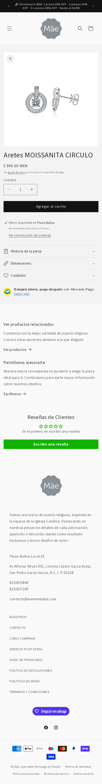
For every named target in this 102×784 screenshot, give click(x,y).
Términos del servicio (56, 773)
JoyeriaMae (27, 766)
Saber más (21, 293)
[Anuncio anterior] (9, 6)
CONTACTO (17, 627)
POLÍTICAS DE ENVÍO (24, 681)
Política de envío (84, 773)
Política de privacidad (26, 773)
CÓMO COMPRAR (22, 638)
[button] (9, 28)
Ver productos (15, 349)
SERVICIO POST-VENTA (25, 649)
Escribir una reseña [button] (50, 444)
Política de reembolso (78, 766)
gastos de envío (16, 172)
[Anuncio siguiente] (93, 6)
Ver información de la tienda (30, 235)
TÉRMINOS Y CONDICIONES (29, 692)
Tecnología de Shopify (48, 766)
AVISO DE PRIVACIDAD (25, 660)
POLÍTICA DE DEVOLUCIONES (30, 670)
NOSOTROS (18, 617)
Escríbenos (12, 394)
